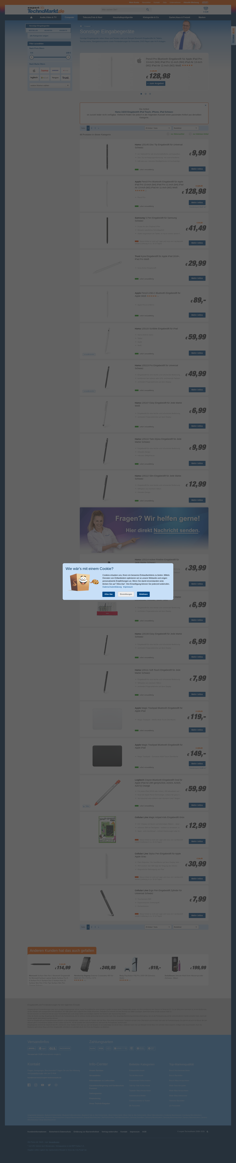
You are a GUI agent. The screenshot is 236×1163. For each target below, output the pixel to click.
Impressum (128, 587)
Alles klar (108, 594)
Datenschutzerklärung (112, 587)
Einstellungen (126, 594)
